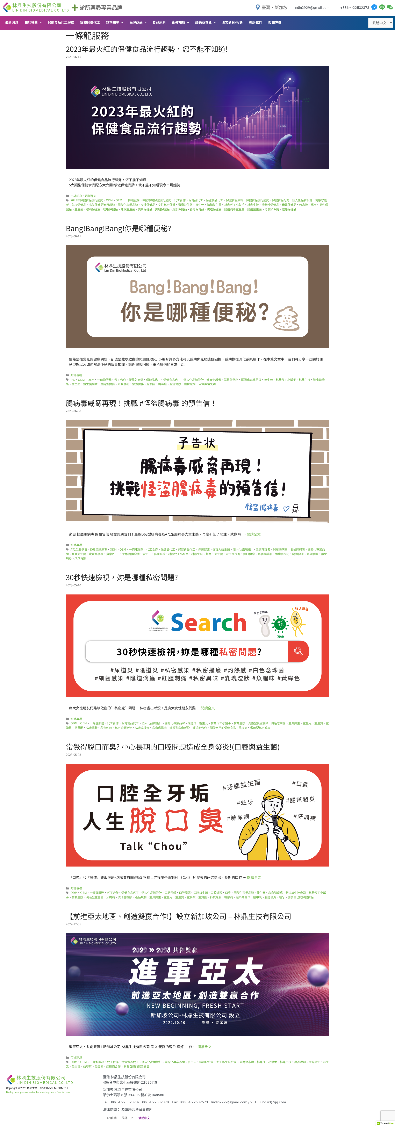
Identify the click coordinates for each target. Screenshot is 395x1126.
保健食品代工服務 (61, 22)
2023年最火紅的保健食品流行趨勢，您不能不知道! (147, 48)
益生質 (318, 723)
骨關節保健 (272, 209)
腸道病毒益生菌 (234, 209)
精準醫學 (112, 22)
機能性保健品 (270, 204)
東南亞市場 (246, 1062)
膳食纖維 (189, 384)
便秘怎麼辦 (136, 379)
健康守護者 (214, 379)
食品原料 (159, 22)
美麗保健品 (162, 209)
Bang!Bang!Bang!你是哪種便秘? (118, 228)
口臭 (228, 892)
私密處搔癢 (142, 727)
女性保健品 (148, 204)
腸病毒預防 (282, 554)
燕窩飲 (303, 204)
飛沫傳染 (80, 558)
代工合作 (180, 200)
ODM (109, 200)
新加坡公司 (206, 1062)
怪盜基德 (159, 554)
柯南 (208, 554)
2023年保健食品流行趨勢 (87, 200)
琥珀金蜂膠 (125, 897)
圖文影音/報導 (232, 22)
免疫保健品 (79, 204)
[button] (33, 22)
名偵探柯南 (297, 549)
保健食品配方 (280, 200)
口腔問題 (185, 892)
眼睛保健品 (93, 209)
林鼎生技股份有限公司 (40, 7)
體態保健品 (289, 209)
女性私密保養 (166, 204)
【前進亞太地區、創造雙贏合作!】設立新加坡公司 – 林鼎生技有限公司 (178, 916)
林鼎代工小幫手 (234, 204)
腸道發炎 (270, 897)
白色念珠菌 (278, 723)
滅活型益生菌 (94, 897)
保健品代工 (195, 200)
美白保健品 (145, 209)
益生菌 (78, 209)
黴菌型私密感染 (260, 727)
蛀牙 (282, 897)
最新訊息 (90, 196)
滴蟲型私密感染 (258, 723)
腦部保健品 (179, 209)
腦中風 (257, 897)
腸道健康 (175, 384)
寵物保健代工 (90, 22)
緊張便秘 (138, 384)
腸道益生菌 (254, 209)
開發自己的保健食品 (223, 727)
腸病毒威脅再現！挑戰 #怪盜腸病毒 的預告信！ (141, 403)
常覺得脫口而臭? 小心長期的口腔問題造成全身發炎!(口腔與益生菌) (173, 746)
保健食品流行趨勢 (257, 200)
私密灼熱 (106, 727)
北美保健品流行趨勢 (102, 204)
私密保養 (92, 727)
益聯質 (191, 897)
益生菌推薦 (90, 384)
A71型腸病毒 (79, 549)
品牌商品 (136, 22)
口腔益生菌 (200, 892)
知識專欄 (274, 22)
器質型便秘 (231, 379)
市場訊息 (76, 196)
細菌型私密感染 (180, 727)
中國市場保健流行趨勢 (156, 200)
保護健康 (204, 549)
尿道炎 (192, 723)
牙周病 (110, 897)
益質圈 (78, 727)
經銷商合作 (200, 727)
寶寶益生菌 (185, 204)
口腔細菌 (216, 892)
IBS (73, 379)
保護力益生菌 (221, 549)
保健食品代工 (214, 200)
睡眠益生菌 (128, 209)
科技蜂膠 (215, 897)
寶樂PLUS (112, 554)
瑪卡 (313, 204)
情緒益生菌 (214, 204)
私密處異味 (159, 727)
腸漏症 (150, 384)
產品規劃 (140, 897)
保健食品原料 (234, 200)
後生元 (199, 204)
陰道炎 (243, 727)
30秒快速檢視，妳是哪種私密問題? (122, 577)
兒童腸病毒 (280, 549)
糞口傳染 (249, 554)
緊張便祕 (123, 384)
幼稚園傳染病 (130, 554)
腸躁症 (162, 384)
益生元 (307, 723)
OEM (119, 200)
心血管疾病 (275, 892)
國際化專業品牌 (128, 204)
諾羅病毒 (312, 554)
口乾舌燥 (170, 892)
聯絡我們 (255, 22)
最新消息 (11, 22)
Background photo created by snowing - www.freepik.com (38, 1092)
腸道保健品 (214, 209)
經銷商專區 (203, 22)
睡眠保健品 (110, 209)
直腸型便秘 (107, 384)
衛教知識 (178, 22)
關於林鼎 (31, 22)
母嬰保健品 (289, 204)
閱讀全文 (254, 534)
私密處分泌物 (123, 727)
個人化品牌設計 (302, 200)
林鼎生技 (253, 204)
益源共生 (294, 723)
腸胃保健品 (197, 209)
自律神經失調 (207, 384)
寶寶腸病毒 (96, 554)
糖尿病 (228, 897)
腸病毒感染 (265, 554)
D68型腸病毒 (98, 549)
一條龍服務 (132, 200)
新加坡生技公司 (296, 892)
